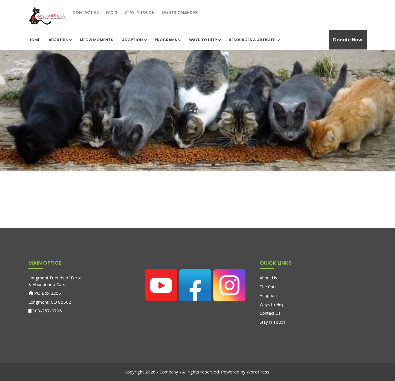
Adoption (132, 40)
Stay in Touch (139, 12)
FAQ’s (111, 12)
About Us (58, 40)
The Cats (268, 287)
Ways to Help (203, 40)
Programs (166, 40)
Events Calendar (180, 12)
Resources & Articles (252, 40)
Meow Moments (96, 40)
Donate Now (347, 39)
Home (34, 40)
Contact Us (86, 12)
